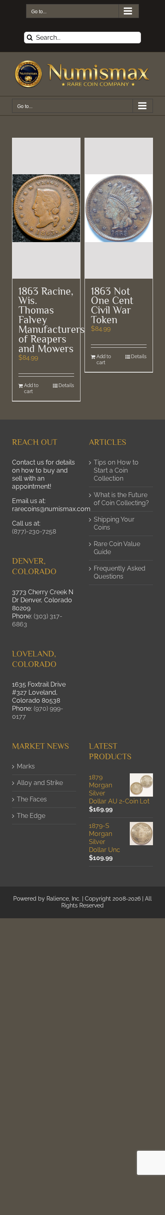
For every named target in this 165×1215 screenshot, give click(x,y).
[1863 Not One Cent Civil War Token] (119, 208)
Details (66, 385)
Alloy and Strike (40, 783)
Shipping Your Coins (114, 523)
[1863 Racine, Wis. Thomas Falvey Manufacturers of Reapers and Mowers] (46, 208)
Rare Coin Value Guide (117, 548)
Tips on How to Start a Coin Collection (116, 470)
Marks (26, 766)
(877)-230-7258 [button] (34, 531)
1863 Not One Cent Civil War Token (112, 305)
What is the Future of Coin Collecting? (121, 499)
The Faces (32, 799)
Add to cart (31, 388)
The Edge (31, 816)
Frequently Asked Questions (119, 572)
